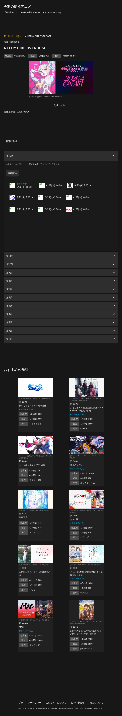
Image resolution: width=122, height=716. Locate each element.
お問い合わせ (77, 702)
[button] (61, 156)
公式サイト (59, 105)
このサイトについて (56, 702)
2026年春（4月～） (14, 36)
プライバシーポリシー (30, 702)
